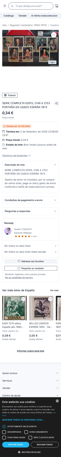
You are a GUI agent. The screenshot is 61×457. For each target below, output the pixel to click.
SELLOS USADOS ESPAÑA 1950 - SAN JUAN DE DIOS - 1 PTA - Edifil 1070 (40, 325)
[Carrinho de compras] (57, 6)
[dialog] (30, 427)
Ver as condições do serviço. (19, 277)
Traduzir (12, 95)
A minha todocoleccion (44, 15)
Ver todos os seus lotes (17, 245)
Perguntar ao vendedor (32, 268)
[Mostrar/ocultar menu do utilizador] (4, 6)
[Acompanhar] (53, 35)
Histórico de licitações (15, 155)
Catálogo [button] (9, 15)
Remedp (8, 223)
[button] (30, 165)
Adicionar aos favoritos (32, 261)
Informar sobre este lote (30, 350)
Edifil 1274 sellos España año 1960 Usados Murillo (11, 325)
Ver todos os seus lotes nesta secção (25, 251)
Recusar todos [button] (45, 444)
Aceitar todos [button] (15, 444)
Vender (23, 15)
